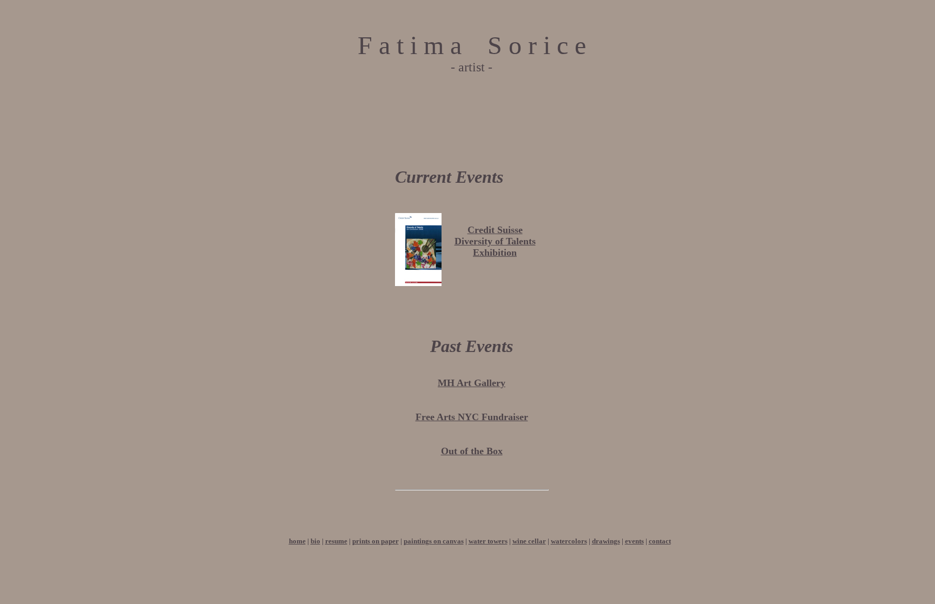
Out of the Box (472, 451)
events (634, 541)
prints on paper (375, 541)
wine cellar (529, 541)
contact (660, 541)
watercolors (569, 541)
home (297, 541)
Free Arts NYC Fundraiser (472, 416)
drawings (606, 541)
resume (336, 541)
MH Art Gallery (471, 382)
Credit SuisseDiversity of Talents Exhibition (495, 241)
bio (315, 541)
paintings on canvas (434, 541)
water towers (488, 541)
